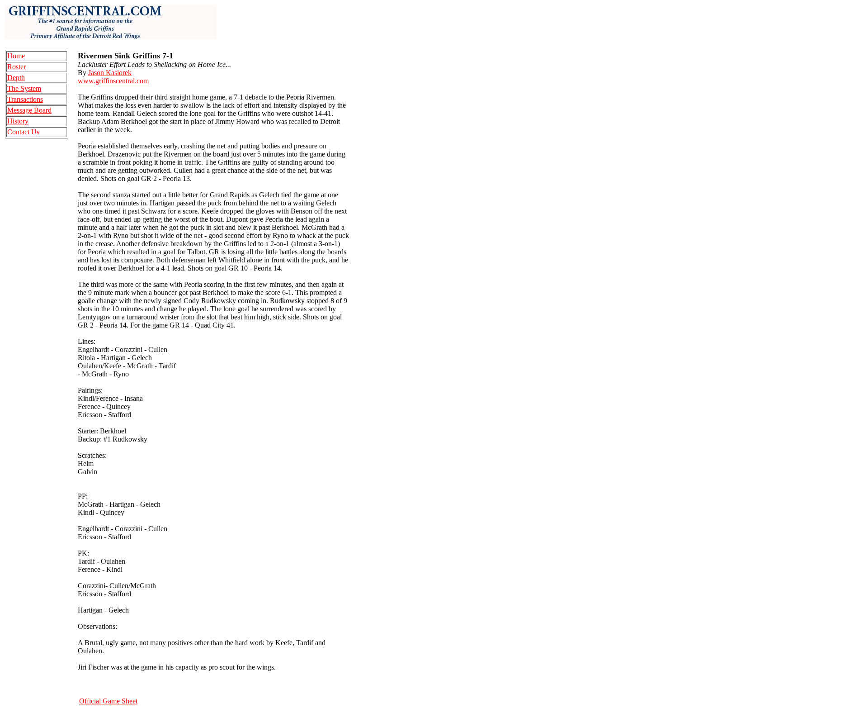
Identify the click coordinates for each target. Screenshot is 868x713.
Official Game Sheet (108, 701)
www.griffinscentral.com (113, 81)
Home (16, 56)
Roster (16, 67)
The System (24, 88)
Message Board (29, 110)
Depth (16, 77)
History (17, 121)
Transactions (25, 99)
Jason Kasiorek (110, 72)
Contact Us (23, 132)
